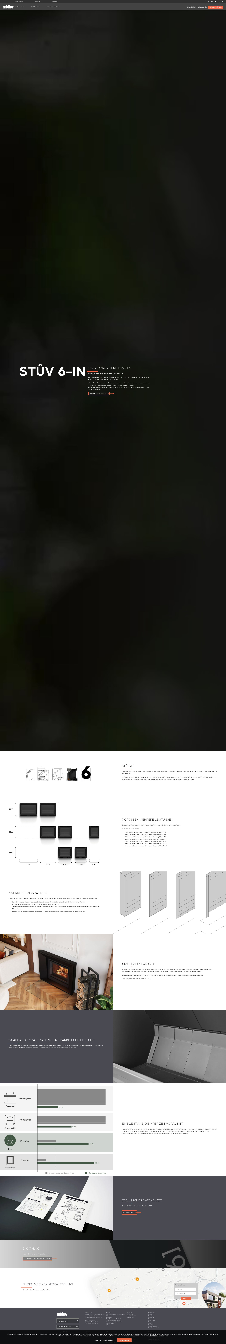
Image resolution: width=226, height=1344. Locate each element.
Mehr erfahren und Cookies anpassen (104, 1340)
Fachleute (54, 1)
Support (37, 1)
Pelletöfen (34, 7)
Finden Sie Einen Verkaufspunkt (197, 7)
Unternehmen (19, 1)
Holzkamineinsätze (52, 7)
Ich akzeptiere (124, 1340)
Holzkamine (19, 7)
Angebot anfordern (216, 7)
